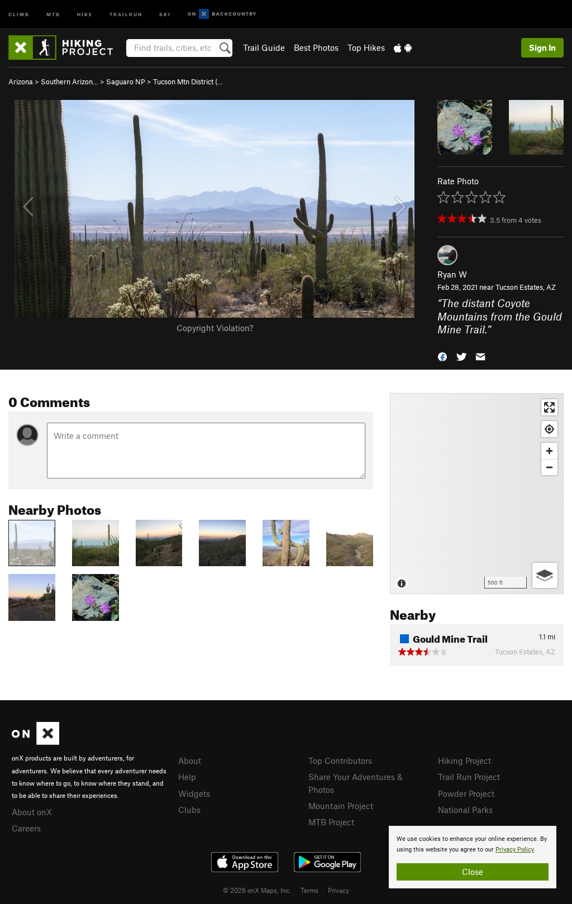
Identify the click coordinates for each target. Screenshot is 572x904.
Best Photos (316, 47)
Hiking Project (464, 760)
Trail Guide (264, 47)
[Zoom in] (549, 451)
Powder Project (466, 793)
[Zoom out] (549, 467)
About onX (32, 812)
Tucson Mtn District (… (188, 81)
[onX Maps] (35, 741)
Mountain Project (340, 806)
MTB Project (331, 822)
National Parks (465, 810)
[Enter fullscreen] (549, 407)
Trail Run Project (469, 777)
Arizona (20, 81)
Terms (309, 890)
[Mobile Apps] (403, 47)
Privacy (338, 890)
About (189, 760)
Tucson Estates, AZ (525, 287)
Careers (26, 828)
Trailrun (125, 13)
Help (187, 777)
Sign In (542, 47)
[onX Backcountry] (222, 14)
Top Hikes (366, 47)
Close (472, 872)
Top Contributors (340, 760)
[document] (473, 857)
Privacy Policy (514, 849)
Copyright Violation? (215, 328)
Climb (19, 13)
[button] (442, 355)
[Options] (544, 575)
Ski (165, 13)
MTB (53, 13)
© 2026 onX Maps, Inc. (257, 890)
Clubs (189, 810)
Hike (85, 13)
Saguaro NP (125, 81)
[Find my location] (549, 429)
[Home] (66, 47)
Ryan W (452, 274)
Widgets (194, 793)
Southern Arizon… (69, 81)
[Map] (476, 494)
